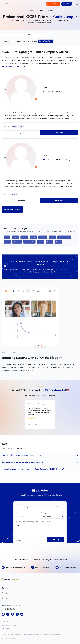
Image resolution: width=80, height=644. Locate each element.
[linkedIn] (21, 614)
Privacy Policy (6, 621)
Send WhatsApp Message (15, 567)
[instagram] (12, 614)
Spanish (49, 242)
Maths (14, 126)
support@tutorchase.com (68, 567)
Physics (21, 126)
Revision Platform (53, 4)
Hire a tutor (67, 4)
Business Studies (29, 242)
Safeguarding (6, 628)
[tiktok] (17, 614)
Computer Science (64, 237)
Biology (14, 194)
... (74, 119)
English (15, 237)
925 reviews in (44, 11)
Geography (17, 242)
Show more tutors (12, 209)
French (40, 242)
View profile (20, 133)
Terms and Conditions (9, 625)
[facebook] (7, 614)
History (7, 242)
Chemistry (43, 237)
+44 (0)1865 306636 (42, 567)
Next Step (55, 540)
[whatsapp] (3, 614)
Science (24, 237)
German (58, 242)
